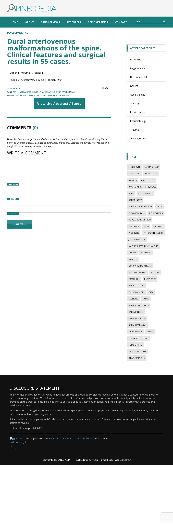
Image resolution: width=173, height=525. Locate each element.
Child (159, 206)
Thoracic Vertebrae (139, 338)
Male (31, 95)
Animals (133, 180)
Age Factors (151, 173)
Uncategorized (138, 138)
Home (14, 22)
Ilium (146, 226)
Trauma (134, 129)
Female (71, 92)
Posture (155, 272)
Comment (13, 184)
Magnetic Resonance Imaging (143, 246)
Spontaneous (135, 331)
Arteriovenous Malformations (40, 92)
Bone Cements (145, 193)
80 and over (134, 167)
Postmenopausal (137, 272)
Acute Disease (152, 167)
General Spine (137, 94)
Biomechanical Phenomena (142, 187)
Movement (146, 252)
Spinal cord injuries (139, 305)
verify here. (25, 442)
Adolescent (134, 173)
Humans (24, 95)
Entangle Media (90, 459)
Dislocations (156, 213)
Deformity (135, 59)
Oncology (135, 103)
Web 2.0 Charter (123, 459)
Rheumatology (138, 121)
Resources (74, 22)
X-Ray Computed (137, 358)
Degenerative (137, 68)
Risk (151, 292)
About (29, 22)
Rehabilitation (137, 112)
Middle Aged (40, 95)
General (134, 85)
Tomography (135, 345)
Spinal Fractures (137, 318)
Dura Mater (61, 92)
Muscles (133, 259)
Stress (150, 331)
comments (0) (13, 88)
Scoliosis (133, 298)
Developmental (17, 32)
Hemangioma (13, 95)
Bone (131, 193)
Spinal (146, 298)
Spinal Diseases (136, 312)
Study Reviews (50, 22)
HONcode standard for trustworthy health (71, 438)
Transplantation (137, 351)
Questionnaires (136, 292)
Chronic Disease (136, 213)
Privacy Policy (106, 459)
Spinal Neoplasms (137, 325)
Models (132, 252)
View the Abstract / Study (59, 103)
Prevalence (150, 279)
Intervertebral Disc (153, 233)
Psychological (136, 285)
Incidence (158, 226)
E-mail (13, 213)
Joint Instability (137, 239)
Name (13, 199)
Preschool (134, 279)
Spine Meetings (98, 22)
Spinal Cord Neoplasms (58, 95)
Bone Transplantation (140, 206)
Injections (134, 233)
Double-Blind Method (140, 219)
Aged (22, 92)
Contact (121, 22)
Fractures (134, 226)
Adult (16, 92)
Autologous (147, 180)
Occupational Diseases (140, 266)
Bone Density (135, 200)
